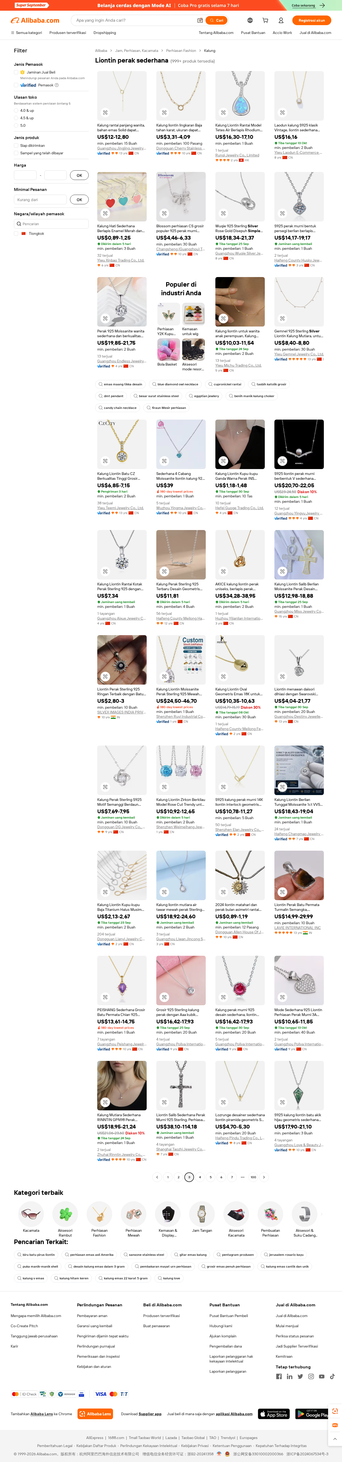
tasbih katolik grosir (271, 384)
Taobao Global (193, 1438)
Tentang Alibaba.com (29, 1304)
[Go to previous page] (157, 1177)
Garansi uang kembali (94, 1326)
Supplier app (150, 1414)
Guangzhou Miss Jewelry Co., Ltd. (299, 611)
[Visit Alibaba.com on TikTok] (332, 1376)
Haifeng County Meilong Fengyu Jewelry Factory (240, 729)
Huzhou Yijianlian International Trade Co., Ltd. (240, 618)
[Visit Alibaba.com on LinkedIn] (289, 1376)
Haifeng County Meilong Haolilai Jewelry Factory (181, 618)
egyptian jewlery (206, 396)
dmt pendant (113, 396)
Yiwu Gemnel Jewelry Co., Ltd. (299, 354)
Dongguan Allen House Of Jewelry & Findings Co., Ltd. (240, 932)
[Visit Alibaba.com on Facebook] (279, 1376)
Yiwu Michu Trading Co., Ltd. (238, 365)
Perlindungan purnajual (96, 1346)
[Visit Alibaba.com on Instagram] (311, 1376)
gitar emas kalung (193, 1255)
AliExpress (94, 1438)
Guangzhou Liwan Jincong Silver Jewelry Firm (181, 939)
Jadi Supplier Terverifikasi (297, 1346)
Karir (14, 1346)
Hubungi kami (220, 1326)
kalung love (171, 1278)
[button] (200, 20)
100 (253, 1177)
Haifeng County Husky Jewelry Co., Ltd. (299, 260)
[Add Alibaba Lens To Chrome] (95, 1414)
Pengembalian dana (225, 1346)
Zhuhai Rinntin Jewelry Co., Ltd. (122, 1154)
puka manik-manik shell (40, 1266)
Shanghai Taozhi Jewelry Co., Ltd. (181, 1149)
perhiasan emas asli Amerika (92, 1255)
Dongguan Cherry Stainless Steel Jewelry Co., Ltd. (181, 148)
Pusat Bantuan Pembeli (228, 1316)
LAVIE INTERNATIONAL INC (297, 928)
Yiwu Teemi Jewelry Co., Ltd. (120, 508)
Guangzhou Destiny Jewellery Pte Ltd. (299, 716)
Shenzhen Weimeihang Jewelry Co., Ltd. (181, 827)
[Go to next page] (264, 1177)
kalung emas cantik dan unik (287, 1266)
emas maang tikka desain (123, 384)
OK (79, 175)
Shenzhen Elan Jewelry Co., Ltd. (240, 829)
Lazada (171, 1438)
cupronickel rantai (227, 384)
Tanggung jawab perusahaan (34, 1336)
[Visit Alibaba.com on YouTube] (321, 1376)
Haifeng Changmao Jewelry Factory (299, 834)
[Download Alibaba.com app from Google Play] (313, 1414)
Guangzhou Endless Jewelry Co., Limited (122, 361)
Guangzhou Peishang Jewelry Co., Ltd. (122, 1044)
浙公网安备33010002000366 (258, 1454)
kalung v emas (33, 1278)
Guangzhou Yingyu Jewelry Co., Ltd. (299, 513)
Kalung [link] (209, 50)
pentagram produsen (238, 1255)
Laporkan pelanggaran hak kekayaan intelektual (231, 1358)
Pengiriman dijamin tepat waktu (103, 1336)
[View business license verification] (219, 1454)
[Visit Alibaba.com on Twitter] (300, 1376)
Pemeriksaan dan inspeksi (98, 1356)
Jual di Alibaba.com (292, 1316)
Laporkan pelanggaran (227, 1371)
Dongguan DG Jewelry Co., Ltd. (122, 827)
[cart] (266, 21)
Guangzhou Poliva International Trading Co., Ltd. (181, 1044)
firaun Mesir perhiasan (169, 408)
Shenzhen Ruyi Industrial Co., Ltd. (181, 716)
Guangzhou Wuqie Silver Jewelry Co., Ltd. (240, 253)
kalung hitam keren (74, 1278)
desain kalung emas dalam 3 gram (99, 1266)
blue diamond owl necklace (178, 384)
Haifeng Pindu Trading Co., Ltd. (240, 1138)
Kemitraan (284, 1356)
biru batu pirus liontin (39, 1255)
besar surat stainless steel (159, 396)
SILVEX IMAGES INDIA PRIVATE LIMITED (122, 712)
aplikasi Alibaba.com (234, 1414)
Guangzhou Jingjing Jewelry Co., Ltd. (122, 148)
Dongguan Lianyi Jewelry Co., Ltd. (122, 939)
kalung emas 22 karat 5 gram (126, 1278)
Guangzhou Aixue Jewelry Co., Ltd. (122, 618)
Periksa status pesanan (295, 1336)
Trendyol (228, 1438)
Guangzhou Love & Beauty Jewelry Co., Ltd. (299, 1145)
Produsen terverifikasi (161, 1316)
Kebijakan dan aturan (94, 1366)
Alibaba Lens (41, 1414)
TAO (212, 1438)
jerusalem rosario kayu (286, 1255)
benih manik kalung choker (254, 396)
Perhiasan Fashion (181, 50)
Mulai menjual (287, 1326)
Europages (249, 1438)
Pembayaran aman (92, 1316)
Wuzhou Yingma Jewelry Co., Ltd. (181, 508)
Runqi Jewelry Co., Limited (237, 155)
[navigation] (51, 614)
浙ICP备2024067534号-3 (307, 1454)
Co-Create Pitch (24, 1326)
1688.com (116, 1438)
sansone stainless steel (146, 1255)
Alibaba (101, 50)
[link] (335, 1411)
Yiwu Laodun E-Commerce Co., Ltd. (299, 152)
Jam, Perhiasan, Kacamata (136, 50)
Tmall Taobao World (145, 1438)
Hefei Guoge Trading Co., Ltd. (239, 508)
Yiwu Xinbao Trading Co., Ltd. (120, 260)
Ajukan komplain (222, 1336)
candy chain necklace (120, 408)
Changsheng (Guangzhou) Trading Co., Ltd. (181, 249)
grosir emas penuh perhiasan (229, 1266)
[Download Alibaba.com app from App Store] (274, 1414)
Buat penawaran (156, 1326)
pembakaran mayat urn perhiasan (165, 1266)
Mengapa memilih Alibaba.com (36, 1316)
